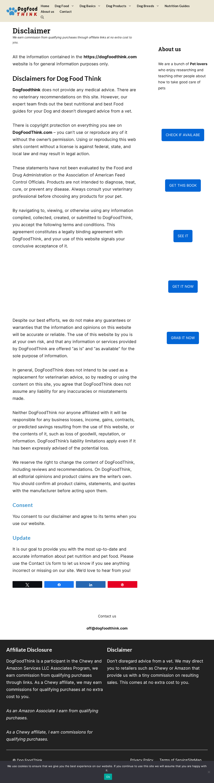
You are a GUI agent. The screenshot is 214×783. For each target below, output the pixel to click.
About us (47, 11)
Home (45, 6)
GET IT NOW (183, 286)
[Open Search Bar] (42, 17)
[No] (209, 772)
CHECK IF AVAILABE (183, 135)
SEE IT (183, 236)
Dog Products (116, 6)
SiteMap (194, 760)
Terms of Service (173, 760)
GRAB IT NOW (183, 338)
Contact (66, 11)
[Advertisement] (75, 286)
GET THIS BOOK (183, 185)
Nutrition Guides (177, 6)
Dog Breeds (145, 6)
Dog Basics (88, 6)
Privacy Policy (141, 760)
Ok (108, 776)
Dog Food (62, 6)
